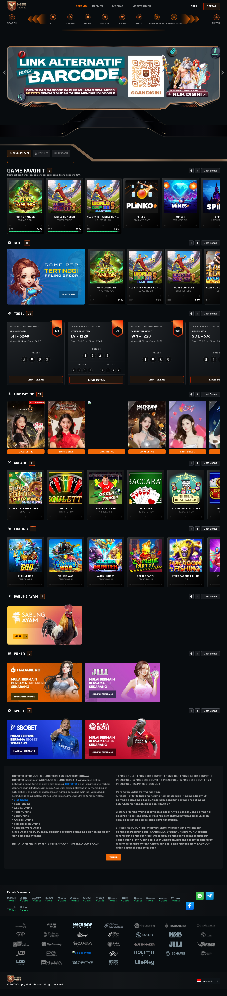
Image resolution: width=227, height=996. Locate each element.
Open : (17, 341)
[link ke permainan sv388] (44, 624)
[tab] (19, 153)
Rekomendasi (21, 153)
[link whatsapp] (199, 895)
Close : (34, 341)
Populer (43, 153)
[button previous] (191, 170)
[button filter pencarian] (217, 17)
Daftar (211, 6)
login (193, 6)
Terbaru (63, 153)
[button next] (197, 170)
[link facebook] (189, 905)
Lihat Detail (36, 379)
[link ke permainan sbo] (44, 738)
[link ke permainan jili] (122, 681)
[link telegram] (209, 895)
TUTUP (113, 857)
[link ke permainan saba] (122, 738)
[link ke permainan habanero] (44, 681)
